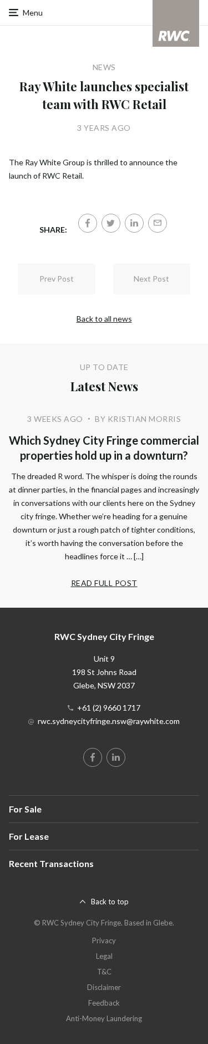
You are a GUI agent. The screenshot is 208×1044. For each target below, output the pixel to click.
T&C (104, 971)
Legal (104, 956)
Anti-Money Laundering (104, 1018)
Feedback (104, 1002)
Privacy (104, 940)
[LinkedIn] (134, 223)
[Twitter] (111, 223)
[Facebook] (87, 223)
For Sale (25, 809)
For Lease (29, 836)
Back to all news (104, 318)
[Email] (157, 223)
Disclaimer (104, 987)
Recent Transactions (51, 863)
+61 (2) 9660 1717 (108, 707)
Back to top (110, 901)
